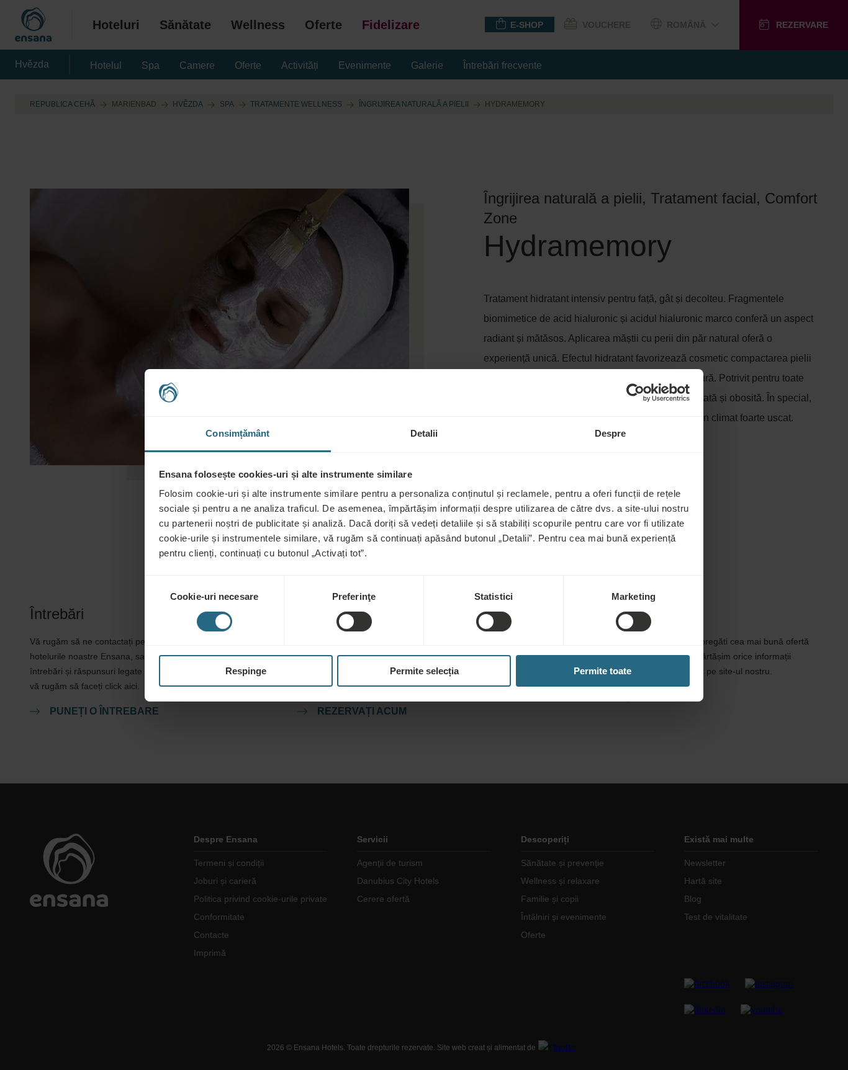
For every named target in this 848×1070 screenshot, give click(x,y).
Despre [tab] (610, 433)
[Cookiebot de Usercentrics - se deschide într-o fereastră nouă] (635, 392)
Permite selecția (424, 671)
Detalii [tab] (424, 433)
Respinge (245, 671)
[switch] (354, 621)
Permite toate (602, 671)
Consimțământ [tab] (237, 433)
